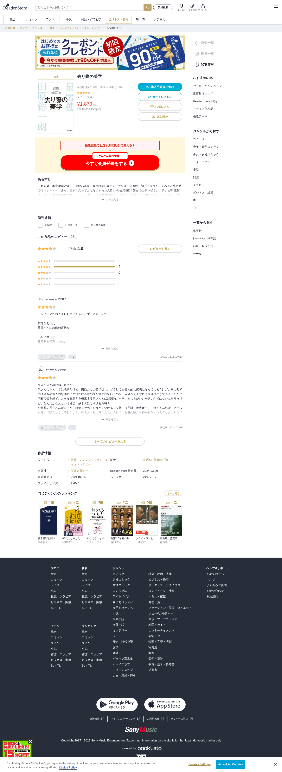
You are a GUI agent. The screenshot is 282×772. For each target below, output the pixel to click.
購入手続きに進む (162, 87)
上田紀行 (141, 542)
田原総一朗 (71, 225)
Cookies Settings (199, 764)
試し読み (162, 116)
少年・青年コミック (206, 146)
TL (195, 207)
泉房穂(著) (83, 87)
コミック (199, 139)
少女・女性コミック (206, 154)
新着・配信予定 (203, 246)
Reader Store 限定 (205, 101)
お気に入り (162, 106)
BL (195, 200)
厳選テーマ (200, 116)
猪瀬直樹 (116, 542)
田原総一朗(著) (98, 87)
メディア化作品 (203, 108)
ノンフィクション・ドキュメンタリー (80, 27)
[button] (181, 719)
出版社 (197, 230)
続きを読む (112, 348)
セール (197, 253)
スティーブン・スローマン (101, 542)
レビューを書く (86, 97)
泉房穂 (48, 225)
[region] (141, 764)
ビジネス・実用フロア (32, 27)
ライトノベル (201, 162)
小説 (196, 169)
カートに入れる (162, 96)
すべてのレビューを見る (110, 441)
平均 (72, 249)
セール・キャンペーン (207, 85)
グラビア (199, 185)
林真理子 (67, 542)
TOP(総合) (9, 27)
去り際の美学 (98, 225)
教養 (52, 27)
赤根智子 (43, 542)
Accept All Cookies (230, 764)
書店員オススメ (203, 93)
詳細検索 (163, 7)
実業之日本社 (116, 87)
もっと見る (112, 199)
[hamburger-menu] (275, 7)
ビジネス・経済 (203, 192)
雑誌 (196, 177)
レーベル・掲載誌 (204, 238)
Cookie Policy (68, 767)
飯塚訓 (164, 542)
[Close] (275, 764)
